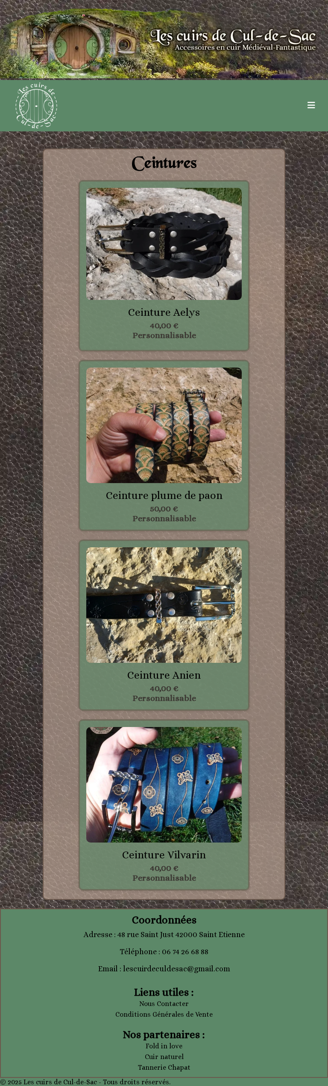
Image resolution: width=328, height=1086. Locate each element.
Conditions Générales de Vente (164, 1014)
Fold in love (164, 1046)
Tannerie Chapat (164, 1067)
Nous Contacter (164, 1004)
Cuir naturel (164, 1057)
